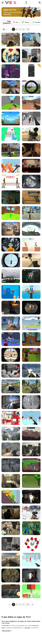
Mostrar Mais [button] (6, 631)
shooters (27, 627)
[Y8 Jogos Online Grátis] (8, 2)
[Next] (37, 22)
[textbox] (5, 29)
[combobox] (4, 29)
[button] (7, 14)
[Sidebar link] (2, 3)
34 (28, 29)
